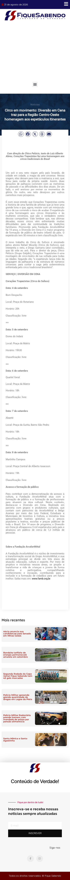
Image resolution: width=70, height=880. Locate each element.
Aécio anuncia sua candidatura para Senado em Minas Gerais (17, 633)
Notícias (35, 104)
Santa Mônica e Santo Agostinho (15, 739)
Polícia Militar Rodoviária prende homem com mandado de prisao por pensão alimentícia (17, 718)
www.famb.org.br (41, 578)
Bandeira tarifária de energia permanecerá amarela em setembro (15, 654)
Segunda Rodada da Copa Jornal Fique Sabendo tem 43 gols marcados (17, 675)
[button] (35, 84)
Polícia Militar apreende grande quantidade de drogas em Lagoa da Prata (17, 697)
